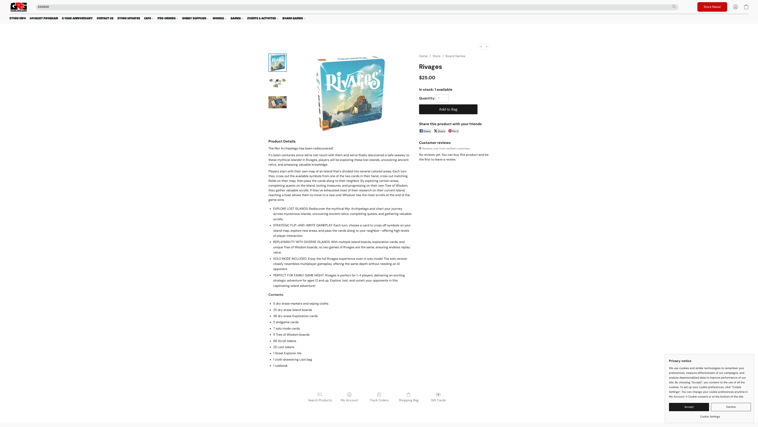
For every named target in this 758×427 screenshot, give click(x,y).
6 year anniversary (77, 18)
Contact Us (105, 18)
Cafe (148, 18)
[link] (710, 415)
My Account (349, 400)
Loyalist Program (44, 18)
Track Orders (379, 400)
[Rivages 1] (277, 82)
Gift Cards (438, 400)
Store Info (17, 18)
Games (236, 18)
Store (436, 56)
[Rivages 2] (277, 102)
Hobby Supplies (194, 18)
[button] (18, 7)
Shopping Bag (409, 400)
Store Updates (128, 18)
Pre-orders (167, 18)
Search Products (320, 400)
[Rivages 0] (277, 63)
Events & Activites (262, 18)
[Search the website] (674, 6)
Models (219, 18)
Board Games (293, 18)
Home (423, 56)
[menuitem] (481, 46)
